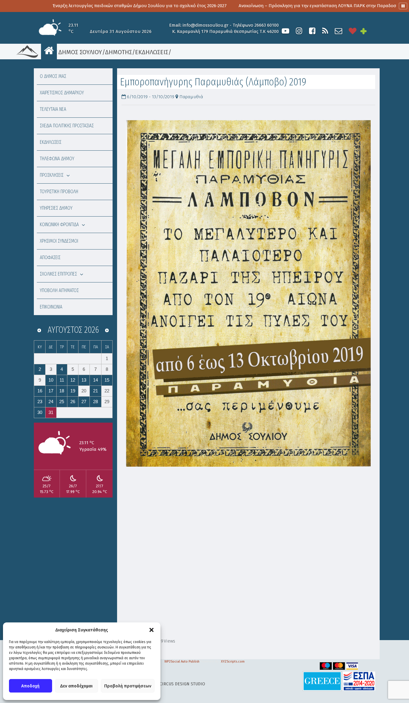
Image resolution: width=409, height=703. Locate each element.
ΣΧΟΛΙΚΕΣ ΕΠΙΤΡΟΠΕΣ (58, 274)
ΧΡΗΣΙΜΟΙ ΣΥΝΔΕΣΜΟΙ (59, 241)
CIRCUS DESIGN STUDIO (182, 684)
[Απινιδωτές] (352, 31)
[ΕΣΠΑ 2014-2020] (359, 681)
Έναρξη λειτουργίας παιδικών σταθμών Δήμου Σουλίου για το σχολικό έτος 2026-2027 (103, 5)
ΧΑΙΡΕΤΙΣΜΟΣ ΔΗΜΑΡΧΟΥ (62, 93)
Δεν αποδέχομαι (76, 686)
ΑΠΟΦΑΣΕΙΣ (50, 257)
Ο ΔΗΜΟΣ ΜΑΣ (53, 76)
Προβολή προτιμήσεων (127, 686)
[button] (151, 630)
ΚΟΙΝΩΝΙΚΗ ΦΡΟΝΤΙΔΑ (59, 224)
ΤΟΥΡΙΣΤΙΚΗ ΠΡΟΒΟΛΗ (59, 191)
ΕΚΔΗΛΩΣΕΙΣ (151, 52)
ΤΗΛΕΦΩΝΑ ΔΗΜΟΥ (57, 158)
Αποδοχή (30, 686)
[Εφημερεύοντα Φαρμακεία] (367, 31)
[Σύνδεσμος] (248, 293)
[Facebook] (312, 31)
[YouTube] (285, 31)
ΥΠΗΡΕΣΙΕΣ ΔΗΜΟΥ (56, 208)
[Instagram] (298, 31)
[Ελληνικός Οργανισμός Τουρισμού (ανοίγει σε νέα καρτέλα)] (322, 681)
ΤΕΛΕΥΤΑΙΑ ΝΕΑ (53, 109)
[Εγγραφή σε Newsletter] (338, 31)
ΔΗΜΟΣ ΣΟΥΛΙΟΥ (79, 52)
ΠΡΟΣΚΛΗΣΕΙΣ (51, 175)
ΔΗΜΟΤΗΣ (118, 52)
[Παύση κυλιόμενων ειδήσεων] (403, 6)
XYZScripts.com (233, 661)
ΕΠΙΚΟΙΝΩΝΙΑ (51, 307)
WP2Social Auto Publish (181, 661)
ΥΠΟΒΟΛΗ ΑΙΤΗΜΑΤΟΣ (59, 290)
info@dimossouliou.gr (205, 25)
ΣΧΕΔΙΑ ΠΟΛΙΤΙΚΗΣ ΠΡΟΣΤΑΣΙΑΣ (67, 126)
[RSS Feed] (325, 31)
